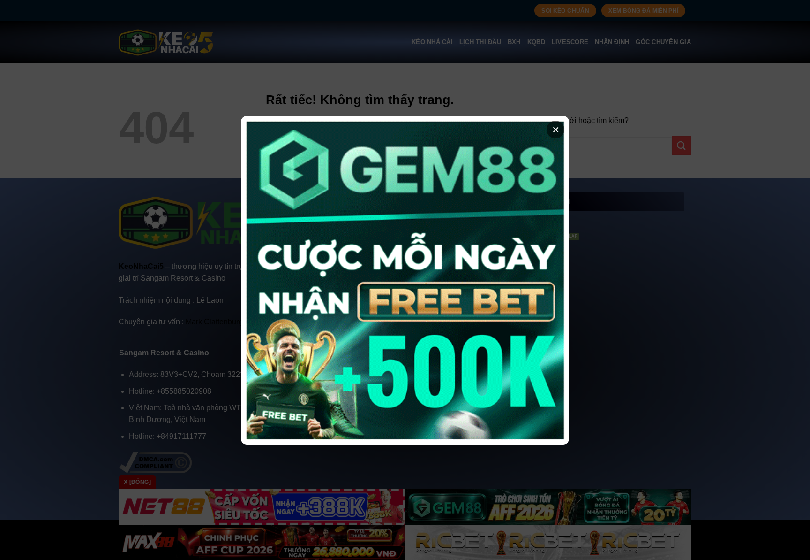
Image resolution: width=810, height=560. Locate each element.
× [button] (555, 130)
